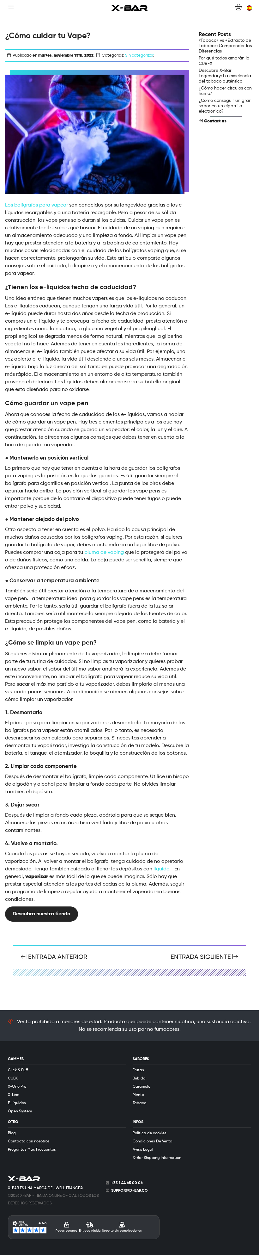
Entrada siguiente (201, 957)
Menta (138, 1095)
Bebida (139, 1078)
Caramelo (141, 1087)
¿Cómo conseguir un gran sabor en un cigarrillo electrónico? (225, 106)
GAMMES (16, 1059)
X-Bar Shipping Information (157, 1158)
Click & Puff (18, 1070)
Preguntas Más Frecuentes (32, 1150)
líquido (161, 869)
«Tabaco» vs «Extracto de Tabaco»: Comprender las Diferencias (225, 45)
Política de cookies (149, 1133)
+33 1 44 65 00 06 (127, 1183)
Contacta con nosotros (29, 1141)
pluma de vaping (104, 552)
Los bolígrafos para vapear (36, 205)
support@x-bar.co (129, 1191)
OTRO (13, 1122)
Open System (20, 1111)
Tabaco (139, 1103)
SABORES (141, 1059)
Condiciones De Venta (152, 1141)
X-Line (13, 1095)
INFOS (138, 1122)
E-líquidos (17, 1103)
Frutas (138, 1070)
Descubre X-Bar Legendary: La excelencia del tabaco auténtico (225, 75)
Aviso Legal (143, 1150)
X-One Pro (17, 1087)
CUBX (13, 1078)
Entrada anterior (57, 957)
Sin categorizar (139, 55)
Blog (12, 1133)
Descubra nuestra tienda (41, 914)
